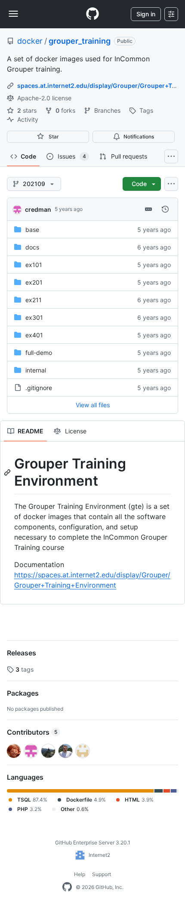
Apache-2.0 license (43, 98)
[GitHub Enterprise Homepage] (67, 887)
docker (30, 40)
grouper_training (80, 40)
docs (32, 247)
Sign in (145, 14)
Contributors (32, 732)
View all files (93, 404)
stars (27, 110)
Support (101, 874)
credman (38, 209)
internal (35, 370)
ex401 (34, 335)
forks (66, 110)
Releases (21, 653)
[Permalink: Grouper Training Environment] (8, 472)
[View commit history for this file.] (165, 209)
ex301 (34, 317)
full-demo (38, 352)
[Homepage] (92, 14)
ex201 (34, 282)
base (32, 229)
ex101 (33, 264)
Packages (23, 693)
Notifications (138, 136)
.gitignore (38, 387)
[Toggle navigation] (13, 13)
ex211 (33, 299)
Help (79, 874)
